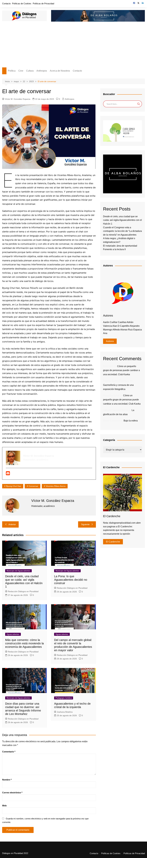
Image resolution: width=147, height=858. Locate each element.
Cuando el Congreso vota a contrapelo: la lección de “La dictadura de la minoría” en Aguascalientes (122, 231)
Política (12, 71)
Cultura (30, 71)
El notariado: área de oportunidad (120, 246)
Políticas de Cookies (21, 3)
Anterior (12, 524)
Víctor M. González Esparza (17, 99)
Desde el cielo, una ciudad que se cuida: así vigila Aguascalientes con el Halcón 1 (122, 220)
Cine (20, 71)
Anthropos (41, 71)
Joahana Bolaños (65, 712)
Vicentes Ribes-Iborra (55, 486)
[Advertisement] (73, 46)
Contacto (6, 3)
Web (4, 805)
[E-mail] (8, 474)
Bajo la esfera (131, 420)
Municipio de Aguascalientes (18, 571)
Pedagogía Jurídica (64, 698)
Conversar (33, 486)
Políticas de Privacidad (43, 3)
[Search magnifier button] (139, 104)
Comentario (8, 751)
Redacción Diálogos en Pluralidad (23, 591)
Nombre (7, 779)
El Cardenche (113, 541)
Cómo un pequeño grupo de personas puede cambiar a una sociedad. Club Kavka (121, 370)
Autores (110, 341)
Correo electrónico (12, 792)
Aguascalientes (13, 634)
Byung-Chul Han (13, 486)
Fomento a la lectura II (114, 249)
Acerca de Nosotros (60, 71)
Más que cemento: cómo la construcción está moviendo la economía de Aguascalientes (24, 643)
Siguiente (85, 524)
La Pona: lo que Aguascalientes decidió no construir (70, 580)
